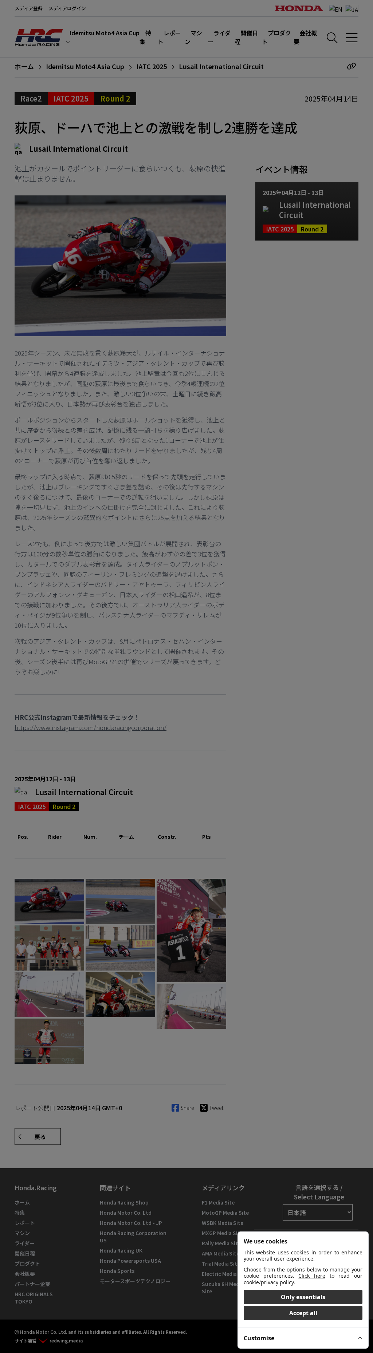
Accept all (303, 1313)
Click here (311, 1275)
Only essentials (303, 1297)
